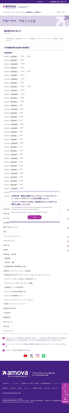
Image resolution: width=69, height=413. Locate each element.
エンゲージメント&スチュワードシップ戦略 (18, 283)
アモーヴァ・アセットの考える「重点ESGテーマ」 (20, 279)
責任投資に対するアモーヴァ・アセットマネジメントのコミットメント (27, 275)
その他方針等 (13, 388)
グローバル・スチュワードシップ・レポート (18, 300)
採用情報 (7, 258)
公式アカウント (55, 388)
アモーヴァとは (6, 12)
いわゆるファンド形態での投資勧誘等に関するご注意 (17, 350)
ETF (18, 12)
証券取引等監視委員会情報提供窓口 (11, 393)
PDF (30, 56)
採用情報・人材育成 (37, 388)
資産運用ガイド (38, 12)
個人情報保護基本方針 (46, 383)
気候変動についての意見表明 (13, 287)
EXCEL (22, 56)
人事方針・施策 (9, 262)
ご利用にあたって (7, 383)
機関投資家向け (29, 12)
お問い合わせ (47, 388)
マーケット (22, 12)
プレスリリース (27, 388)
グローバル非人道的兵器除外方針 (15, 291)
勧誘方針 (37, 383)
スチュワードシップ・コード (59, 383)
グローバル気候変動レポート (13, 295)
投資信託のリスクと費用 (27, 383)
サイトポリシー (16, 383)
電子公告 (20, 388)
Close (34, 217)
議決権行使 (5, 388)
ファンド (13, 12)
